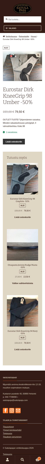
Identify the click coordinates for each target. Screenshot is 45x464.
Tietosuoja (7, 433)
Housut (33, 36)
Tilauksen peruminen (12, 437)
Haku (22, 459)
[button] (38, 55)
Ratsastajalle (24, 36)
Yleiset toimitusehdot (12, 430)
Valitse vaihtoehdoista (22, 283)
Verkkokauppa (11, 36)
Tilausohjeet (8, 427)
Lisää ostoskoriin (14, 141)
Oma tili (7, 459)
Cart (35, 457)
